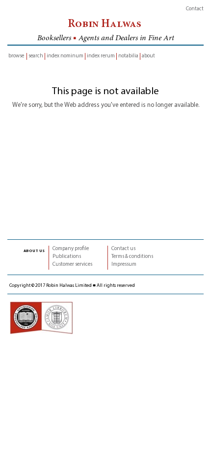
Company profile (71, 249)
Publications (67, 256)
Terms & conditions (132, 256)
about (148, 56)
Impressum (123, 264)
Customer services (72, 264)
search (35, 56)
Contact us (123, 249)
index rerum (101, 56)
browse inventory (16, 56)
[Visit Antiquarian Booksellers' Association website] (41, 317)
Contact (195, 9)
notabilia (128, 56)
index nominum (65, 56)
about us (34, 251)
